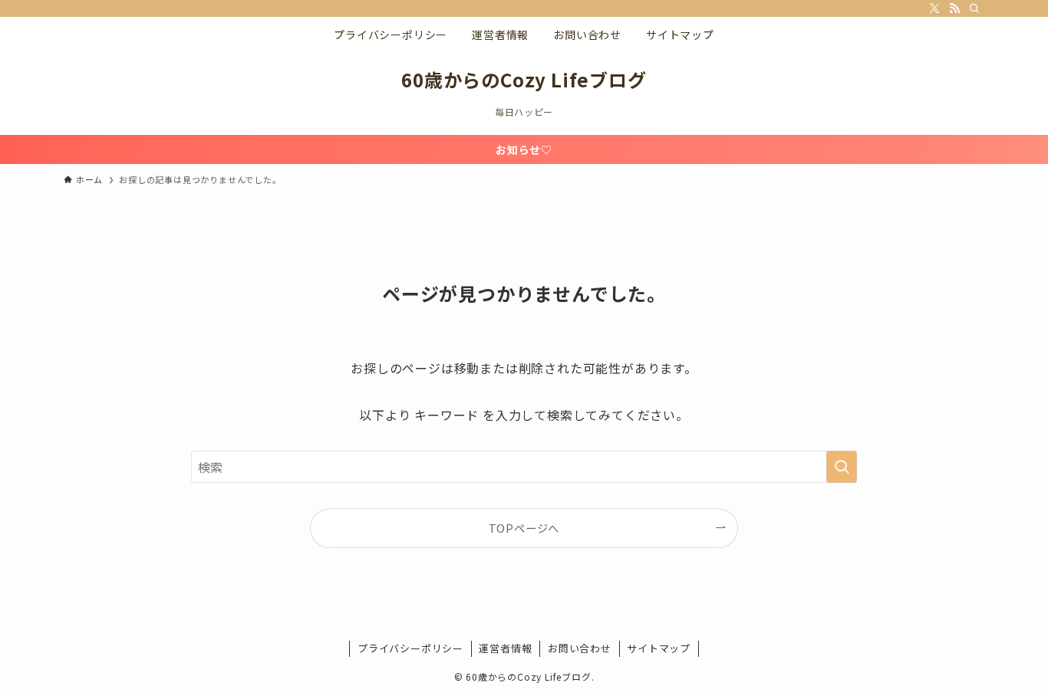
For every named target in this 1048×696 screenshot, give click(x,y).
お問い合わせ (579, 648)
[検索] (974, 8)
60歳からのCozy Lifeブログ (523, 80)
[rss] (954, 8)
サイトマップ (658, 648)
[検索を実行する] (841, 467)
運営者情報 (505, 648)
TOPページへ (524, 528)
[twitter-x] (934, 8)
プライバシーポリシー (410, 648)
